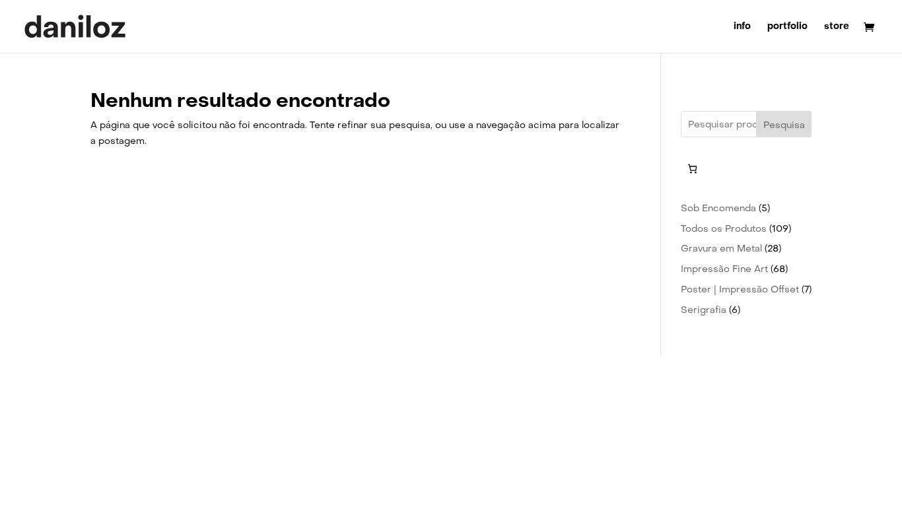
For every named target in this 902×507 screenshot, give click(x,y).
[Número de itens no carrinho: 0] (692, 168)
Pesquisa (784, 124)
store (836, 27)
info (742, 27)
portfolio (787, 27)
